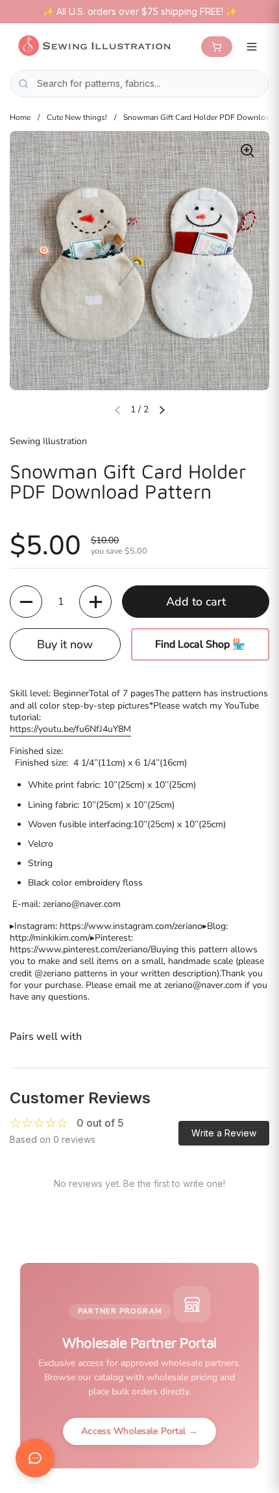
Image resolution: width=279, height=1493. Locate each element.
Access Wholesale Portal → (139, 1431)
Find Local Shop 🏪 (200, 644)
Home (20, 117)
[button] (162, 410)
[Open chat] (35, 1458)
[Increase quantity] (95, 601)
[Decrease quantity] (26, 601)
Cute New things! (77, 117)
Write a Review (223, 1132)
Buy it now (65, 644)
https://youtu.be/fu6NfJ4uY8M (70, 729)
